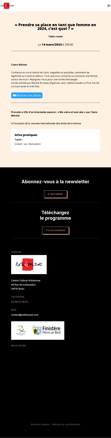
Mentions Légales (40, 424)
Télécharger (55, 230)
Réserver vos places (28, 95)
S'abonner (55, 194)
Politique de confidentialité (66, 424)
